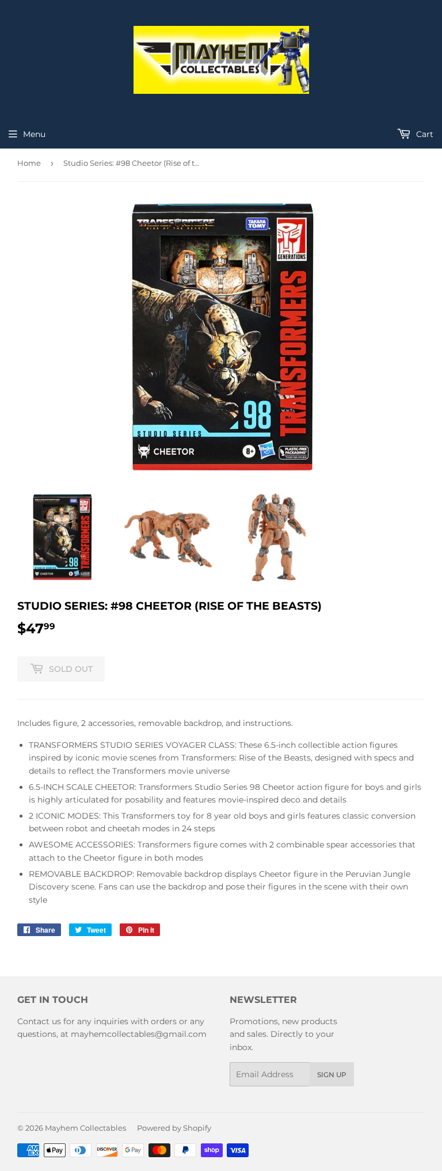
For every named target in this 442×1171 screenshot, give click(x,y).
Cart (423, 134)
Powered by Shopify (174, 1127)
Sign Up (331, 1074)
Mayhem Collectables (85, 1127)
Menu (34, 134)
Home (29, 163)
